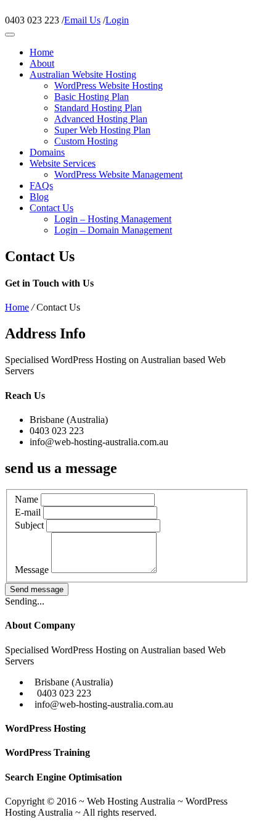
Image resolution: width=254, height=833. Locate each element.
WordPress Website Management (118, 174)
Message (32, 569)
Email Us (82, 20)
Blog (39, 196)
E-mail (28, 512)
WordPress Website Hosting (108, 85)
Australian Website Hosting (83, 74)
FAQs (41, 185)
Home (42, 52)
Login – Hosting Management (112, 219)
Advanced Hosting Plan (100, 119)
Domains (47, 152)
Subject (29, 525)
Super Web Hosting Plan (102, 130)
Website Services (63, 163)
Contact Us (51, 208)
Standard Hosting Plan (98, 108)
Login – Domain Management (113, 230)
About (42, 63)
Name (26, 499)
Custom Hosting (86, 141)
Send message (36, 589)
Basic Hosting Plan (91, 96)
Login (117, 20)
